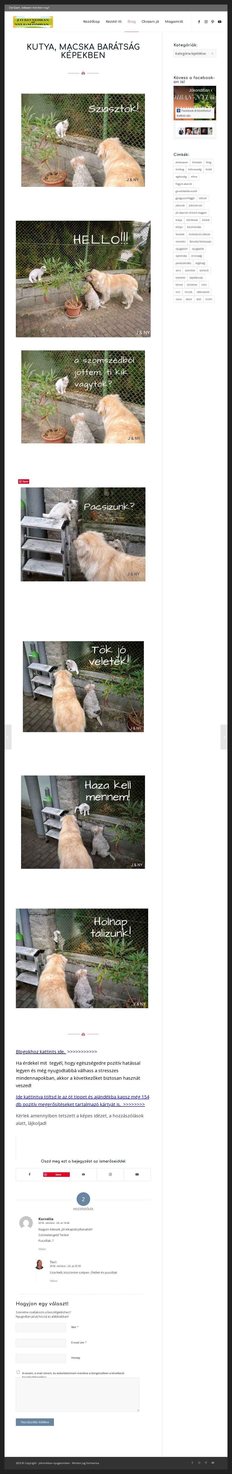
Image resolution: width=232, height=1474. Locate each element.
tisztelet (180, 277)
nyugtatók (198, 248)
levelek (180, 234)
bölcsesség (194, 169)
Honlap (75, 1357)
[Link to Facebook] (199, 21)
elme (194, 176)
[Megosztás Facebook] (29, 1174)
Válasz (42, 1249)
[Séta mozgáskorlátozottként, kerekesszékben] (223, 737)
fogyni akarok (184, 183)
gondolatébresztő (186, 191)
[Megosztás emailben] (83, 1174)
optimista (181, 255)
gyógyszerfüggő (185, 198)
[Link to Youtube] (219, 21)
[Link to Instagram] (206, 21)
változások (203, 292)
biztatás (197, 162)
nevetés (180, 241)
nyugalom (182, 248)
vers (204, 284)
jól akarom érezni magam (191, 212)
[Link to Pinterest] (212, 21)
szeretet (190, 270)
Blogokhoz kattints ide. (40, 1052)
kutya (179, 220)
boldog (180, 169)
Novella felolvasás (200, 241)
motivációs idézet (199, 234)
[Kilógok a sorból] (8, 737)
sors (178, 270)
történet (192, 284)
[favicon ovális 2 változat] (33, 22)
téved (179, 284)
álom (189, 299)
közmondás (194, 227)
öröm (208, 299)
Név (74, 1327)
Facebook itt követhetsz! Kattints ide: (194, 113)
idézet (203, 198)
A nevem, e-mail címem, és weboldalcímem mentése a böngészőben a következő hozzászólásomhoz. (73, 1375)
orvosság (196, 255)
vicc (178, 292)
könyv (179, 227)
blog (208, 162)
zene (179, 299)
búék (209, 169)
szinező (204, 270)
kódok (206, 220)
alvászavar (182, 162)
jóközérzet (195, 205)
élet (198, 299)
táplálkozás (196, 277)
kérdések (192, 220)
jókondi (180, 205)
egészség (181, 176)
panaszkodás (183, 263)
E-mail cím (79, 1342)
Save (58, 1174)
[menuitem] (91, 22)
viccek (188, 292)
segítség (200, 263)
